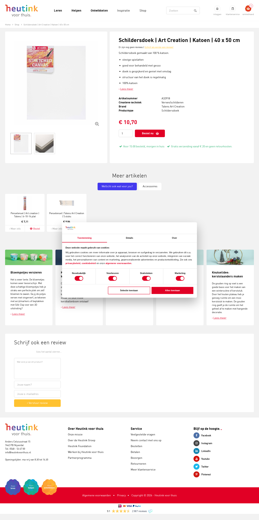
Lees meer (126, 88)
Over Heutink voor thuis (85, 428)
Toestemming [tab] (84, 238)
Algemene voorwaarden (96, 495)
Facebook (206, 435)
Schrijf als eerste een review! (159, 47)
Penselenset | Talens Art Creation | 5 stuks (66, 215)
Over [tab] (174, 238)
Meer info (16, 228)
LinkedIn (206, 450)
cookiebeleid (89, 263)
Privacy (121, 495)
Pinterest (206, 474)
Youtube (205, 458)
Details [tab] (129, 238)
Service (136, 428)
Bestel (36, 228)
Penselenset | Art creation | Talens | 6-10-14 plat (25, 215)
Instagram (206, 443)
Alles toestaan (172, 290)
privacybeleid (72, 263)
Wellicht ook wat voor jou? (117, 186)
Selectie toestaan (129, 290)
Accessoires (150, 186)
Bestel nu (147, 133)
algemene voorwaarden (118, 263)
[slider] (24, 351)
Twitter (205, 466)
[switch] (112, 278)
